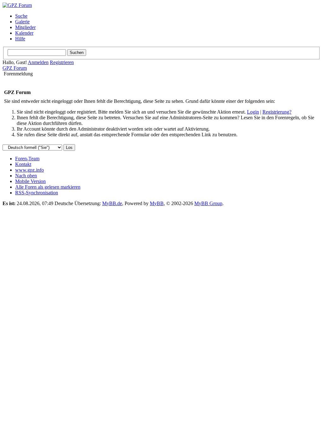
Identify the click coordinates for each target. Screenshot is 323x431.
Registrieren (62, 62)
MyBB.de (112, 203)
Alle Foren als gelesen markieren (47, 187)
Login (253, 112)
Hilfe (20, 38)
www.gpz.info (29, 170)
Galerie (22, 21)
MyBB (157, 203)
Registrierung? (276, 112)
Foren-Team (27, 158)
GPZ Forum (15, 68)
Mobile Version (30, 181)
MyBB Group (208, 203)
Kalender (24, 33)
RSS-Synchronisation (36, 192)
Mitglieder (25, 27)
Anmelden (38, 62)
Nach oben (26, 175)
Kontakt (23, 164)
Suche (21, 16)
